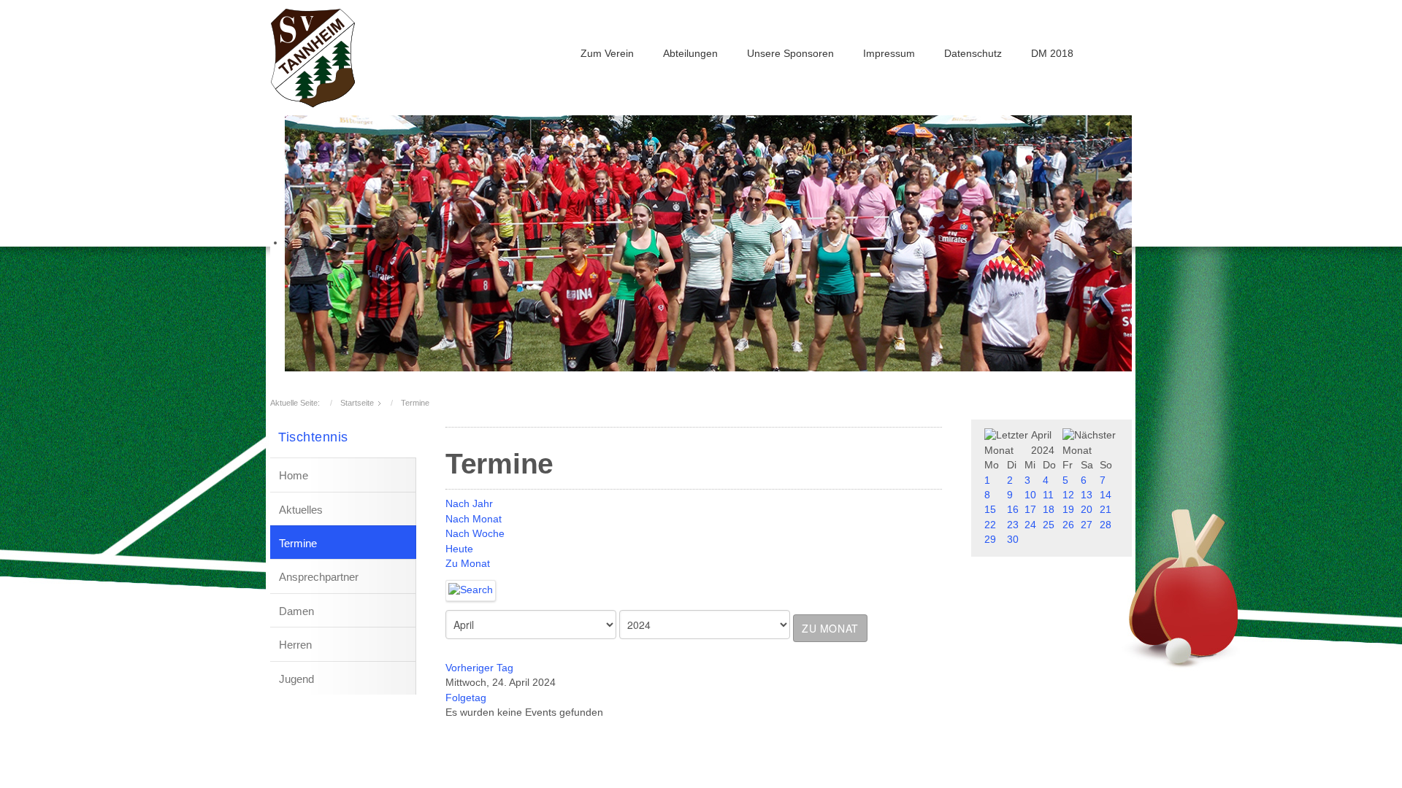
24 (1030, 524)
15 (990, 509)
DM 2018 (1052, 53)
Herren (295, 644)
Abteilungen (690, 53)
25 (1048, 524)
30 (1013, 539)
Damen (296, 611)
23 (1013, 524)
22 (990, 524)
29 (990, 539)
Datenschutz (973, 53)
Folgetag (465, 697)
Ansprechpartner (319, 577)
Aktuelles (301, 509)
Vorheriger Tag (479, 668)
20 (1086, 509)
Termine (298, 543)
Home (293, 475)
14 (1105, 495)
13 (1086, 495)
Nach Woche (475, 533)
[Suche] (471, 589)
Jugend (296, 679)
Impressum (889, 53)
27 (1086, 524)
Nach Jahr (469, 503)
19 (1068, 509)
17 (1030, 509)
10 (1030, 495)
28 (1105, 524)
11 (1048, 495)
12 (1068, 495)
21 (1105, 509)
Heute (459, 549)
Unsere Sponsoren (790, 53)
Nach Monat (473, 519)
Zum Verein (607, 53)
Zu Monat (467, 563)
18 (1048, 509)
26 (1068, 524)
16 (1013, 509)
